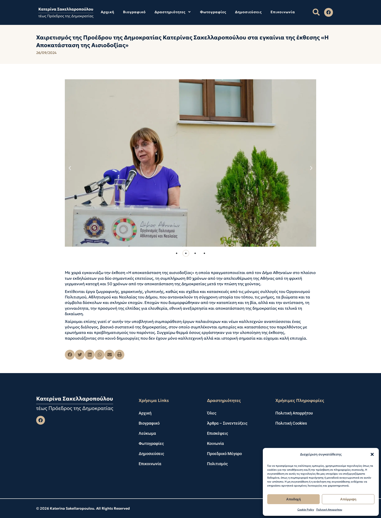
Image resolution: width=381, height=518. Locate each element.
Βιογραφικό (134, 12)
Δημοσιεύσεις (248, 12)
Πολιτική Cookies (291, 423)
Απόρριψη (348, 499)
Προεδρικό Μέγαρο (224, 453)
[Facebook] (328, 12)
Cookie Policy (305, 509)
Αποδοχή (293, 499)
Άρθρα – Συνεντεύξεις (227, 423)
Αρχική (107, 12)
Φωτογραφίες (213, 12)
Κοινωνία (215, 443)
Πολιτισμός (217, 463)
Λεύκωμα (147, 433)
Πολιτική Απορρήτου (329, 509)
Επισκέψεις (217, 433)
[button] (372, 454)
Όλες (211, 413)
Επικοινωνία (283, 12)
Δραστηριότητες (170, 12)
